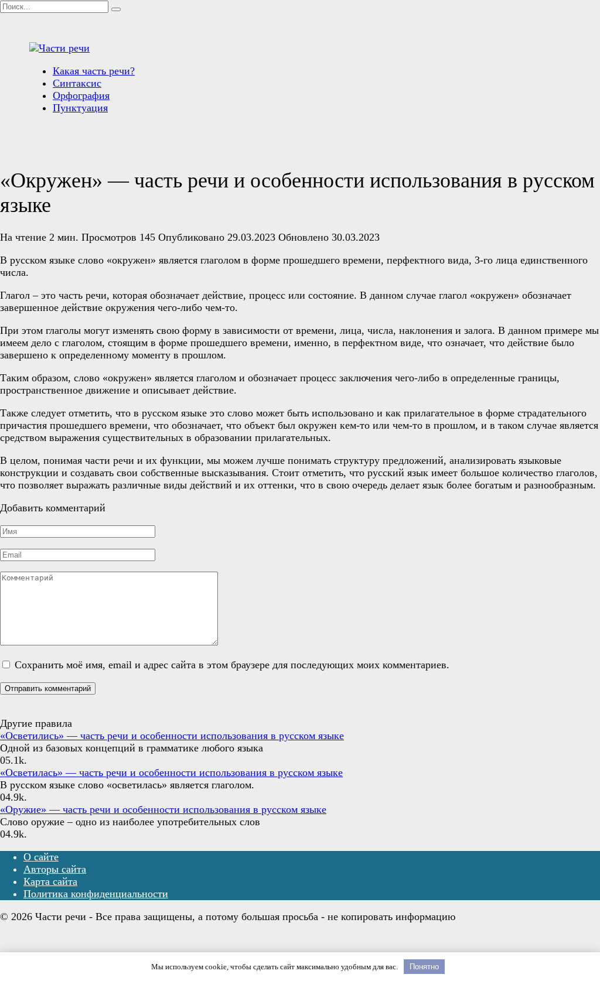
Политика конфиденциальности (95, 894)
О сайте (41, 857)
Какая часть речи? (94, 71)
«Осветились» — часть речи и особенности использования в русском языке (172, 735)
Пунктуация (80, 108)
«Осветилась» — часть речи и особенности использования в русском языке (171, 772)
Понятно (424, 966)
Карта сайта (50, 881)
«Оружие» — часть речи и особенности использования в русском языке (163, 809)
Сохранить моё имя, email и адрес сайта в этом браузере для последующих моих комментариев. (232, 665)
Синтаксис (77, 83)
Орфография (81, 95)
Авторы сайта (54, 869)
